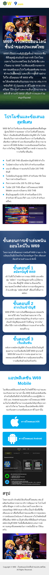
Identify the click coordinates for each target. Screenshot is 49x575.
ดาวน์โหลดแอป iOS (30, 422)
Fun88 (37, 77)
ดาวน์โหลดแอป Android (30, 439)
